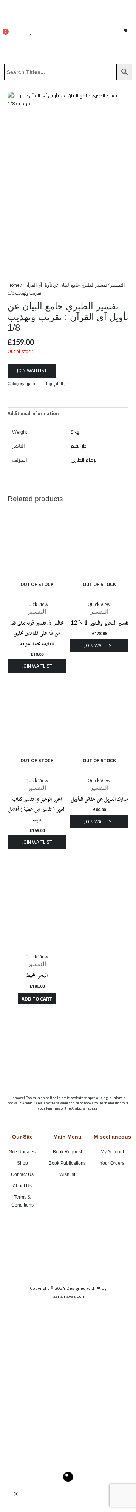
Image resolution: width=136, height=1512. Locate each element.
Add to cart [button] (37, 998)
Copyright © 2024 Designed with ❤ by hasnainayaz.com (68, 1292)
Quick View (36, 604)
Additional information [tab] (33, 413)
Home (14, 285)
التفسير (117, 285)
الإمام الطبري (84, 459)
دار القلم (61, 383)
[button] (126, 30)
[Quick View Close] (16, 1494)
